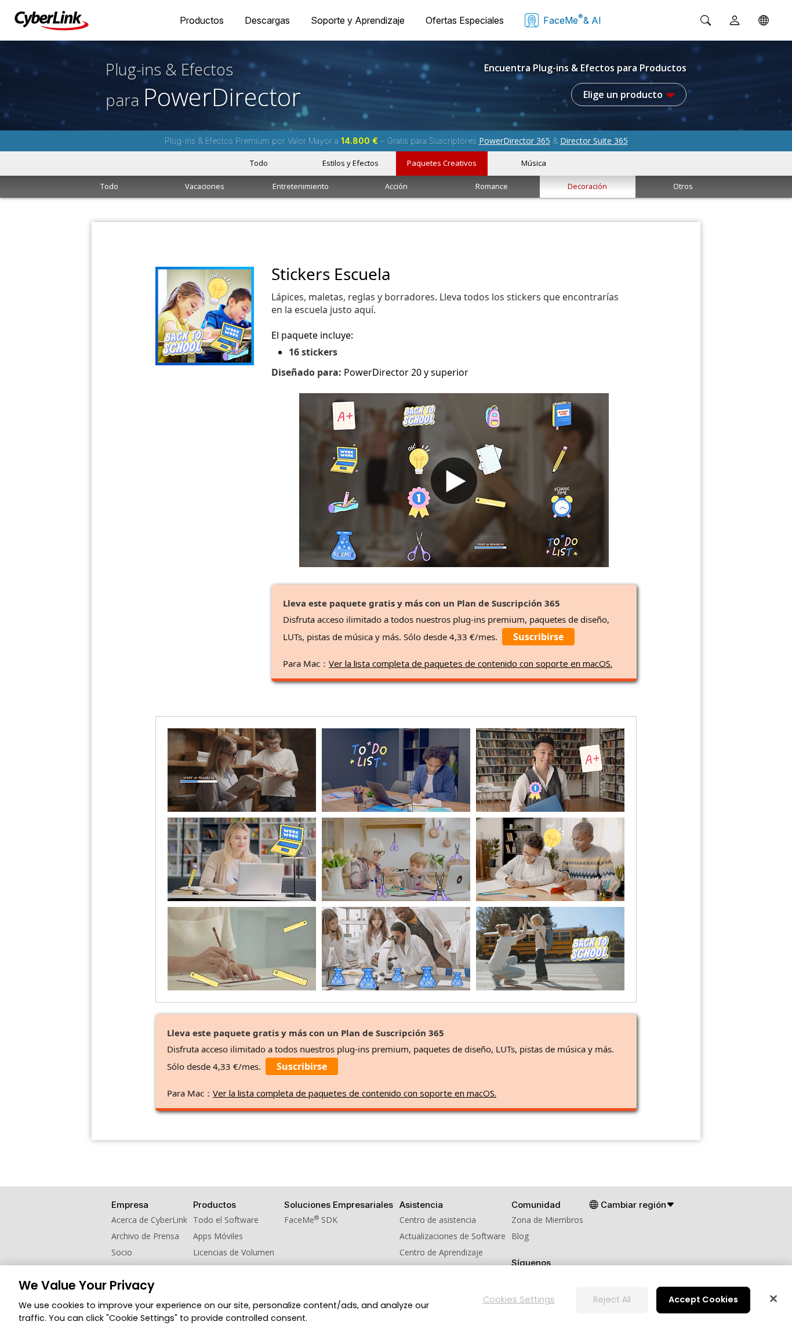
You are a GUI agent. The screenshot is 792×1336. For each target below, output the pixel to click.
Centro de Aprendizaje (441, 1252)
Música (533, 163)
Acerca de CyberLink (149, 1219)
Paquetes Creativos (442, 163)
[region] (396, 1300)
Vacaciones (204, 186)
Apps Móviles (218, 1235)
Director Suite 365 (594, 140)
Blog (520, 1235)
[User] (734, 20)
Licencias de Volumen (233, 1252)
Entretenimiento (301, 186)
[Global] (763, 20)
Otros (683, 186)
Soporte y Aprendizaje (358, 20)
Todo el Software (226, 1219)
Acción (396, 186)
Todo (259, 163)
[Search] (705, 20)
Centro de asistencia (437, 1219)
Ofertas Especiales (465, 20)
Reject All (612, 1299)
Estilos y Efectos (350, 163)
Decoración (587, 186)
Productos (202, 20)
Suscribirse (538, 636)
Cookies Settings (519, 1299)
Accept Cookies (703, 1299)
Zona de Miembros (547, 1219)
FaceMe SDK (310, 1219)
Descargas (267, 20)
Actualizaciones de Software (452, 1235)
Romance (491, 186)
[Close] (773, 1298)
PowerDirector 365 (514, 140)
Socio (121, 1252)
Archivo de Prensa (145, 1235)
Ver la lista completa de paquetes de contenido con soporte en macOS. (470, 663)
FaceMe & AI (572, 19)
